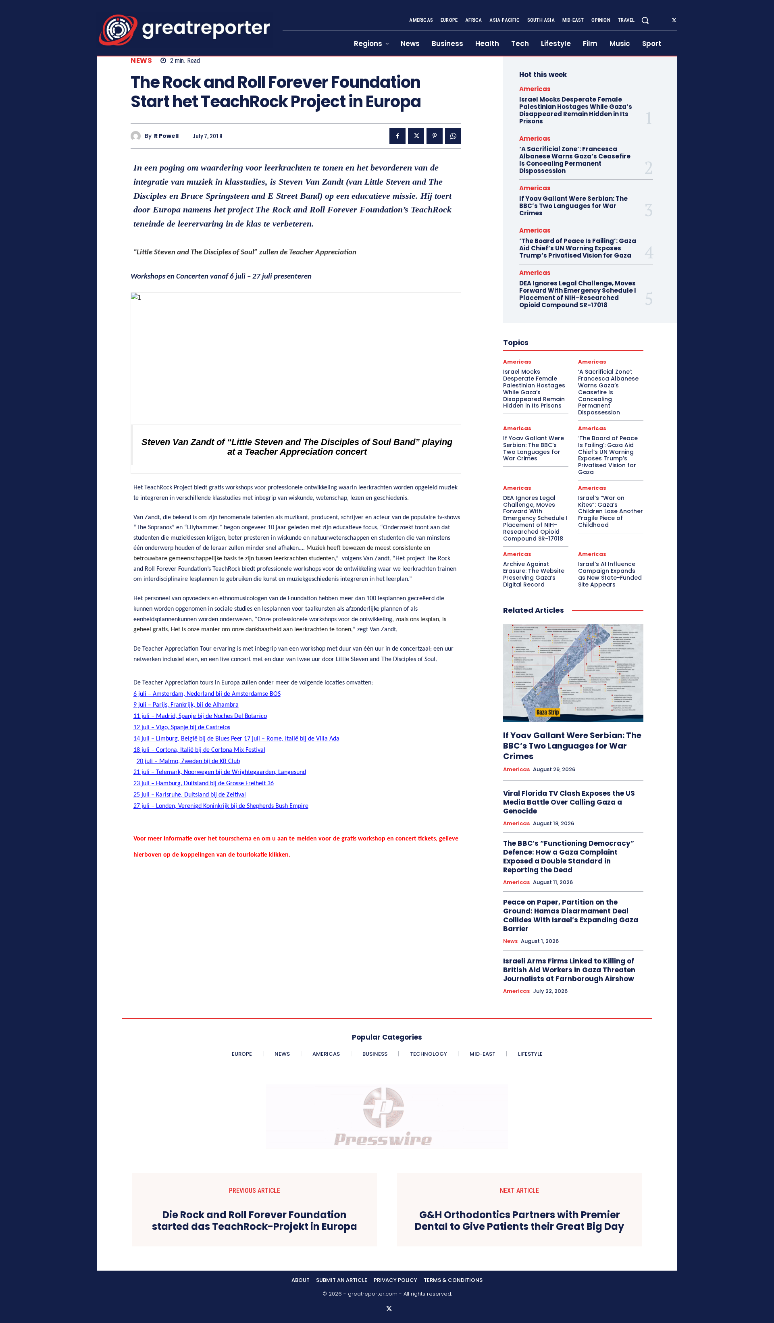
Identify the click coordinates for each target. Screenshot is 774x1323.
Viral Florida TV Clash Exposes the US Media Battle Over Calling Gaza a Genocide (569, 802)
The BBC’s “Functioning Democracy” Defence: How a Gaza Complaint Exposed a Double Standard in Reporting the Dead (568, 856)
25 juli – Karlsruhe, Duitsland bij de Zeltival (189, 795)
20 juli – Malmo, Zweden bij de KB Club (188, 761)
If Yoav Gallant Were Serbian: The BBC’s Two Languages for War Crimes (573, 205)
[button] (645, 20)
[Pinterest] (435, 136)
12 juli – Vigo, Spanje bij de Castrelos (181, 727)
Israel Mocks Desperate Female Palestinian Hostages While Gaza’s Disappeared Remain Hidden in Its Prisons (575, 110)
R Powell (166, 136)
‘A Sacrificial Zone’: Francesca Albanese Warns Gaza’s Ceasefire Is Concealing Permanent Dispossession (574, 160)
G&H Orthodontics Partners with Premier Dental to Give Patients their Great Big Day (519, 1221)
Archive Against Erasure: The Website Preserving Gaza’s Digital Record (533, 574)
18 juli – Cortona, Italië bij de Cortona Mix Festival (199, 750)
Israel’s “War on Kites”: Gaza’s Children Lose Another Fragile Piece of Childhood (610, 511)
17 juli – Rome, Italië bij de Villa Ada (291, 739)
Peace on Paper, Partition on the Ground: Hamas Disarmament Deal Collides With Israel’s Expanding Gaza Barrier (570, 915)
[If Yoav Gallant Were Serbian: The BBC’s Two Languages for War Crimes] (573, 673)
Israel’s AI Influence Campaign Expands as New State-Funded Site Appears (610, 574)
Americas (535, 89)
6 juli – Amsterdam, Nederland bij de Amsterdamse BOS (207, 694)
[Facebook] (397, 136)
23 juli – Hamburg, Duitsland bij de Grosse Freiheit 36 (203, 783)
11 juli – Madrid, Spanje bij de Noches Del (200, 716)
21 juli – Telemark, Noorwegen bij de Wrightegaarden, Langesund (219, 772)
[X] (674, 20)
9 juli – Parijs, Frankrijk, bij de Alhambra (186, 705)
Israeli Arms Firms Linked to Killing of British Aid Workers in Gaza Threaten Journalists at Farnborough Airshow (569, 970)
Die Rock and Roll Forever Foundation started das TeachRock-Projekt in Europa (254, 1221)
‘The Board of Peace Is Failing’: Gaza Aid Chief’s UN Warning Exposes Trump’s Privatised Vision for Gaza (577, 248)
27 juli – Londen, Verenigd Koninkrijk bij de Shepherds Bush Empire (220, 806)
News (141, 60)
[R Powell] (138, 136)
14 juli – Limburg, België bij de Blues (187, 739)
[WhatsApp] (453, 136)
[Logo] (184, 30)
